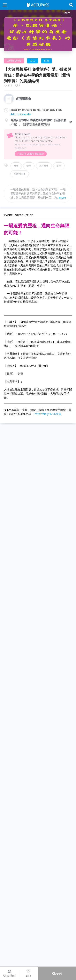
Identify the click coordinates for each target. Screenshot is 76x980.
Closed (57, 973)
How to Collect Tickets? (31, 153)
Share (66, 13)
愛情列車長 (20, 173)
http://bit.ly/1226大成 (48, 414)
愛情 (29, 165)
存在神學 (44, 165)
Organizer (9, 975)
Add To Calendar (21, 114)
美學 (59, 165)
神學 (16, 165)
